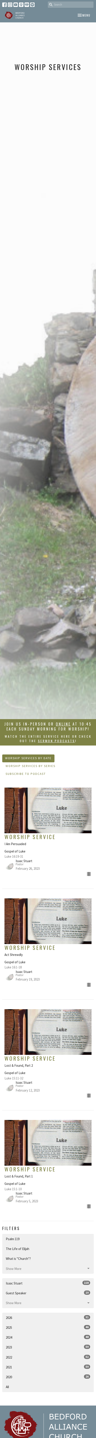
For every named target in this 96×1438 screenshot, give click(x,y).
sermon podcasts (56, 740)
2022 (47, 1357)
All (7, 1387)
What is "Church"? (18, 1258)
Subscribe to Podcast (26, 774)
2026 (47, 1317)
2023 (47, 1347)
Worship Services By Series (30, 766)
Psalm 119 (12, 1239)
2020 (47, 1377)
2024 (47, 1337)
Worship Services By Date (28, 758)
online (63, 724)
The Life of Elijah (17, 1249)
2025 (47, 1327)
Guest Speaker (47, 1293)
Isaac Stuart (47, 1283)
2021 (47, 1367)
